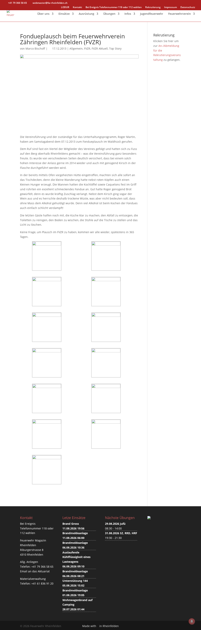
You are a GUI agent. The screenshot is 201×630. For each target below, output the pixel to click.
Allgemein (76, 48)
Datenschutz (187, 7)
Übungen (109, 14)
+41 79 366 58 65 (42, 566)
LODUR (65, 7)
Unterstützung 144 (75, 581)
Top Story (115, 48)
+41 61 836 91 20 (42, 583)
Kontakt (77, 7)
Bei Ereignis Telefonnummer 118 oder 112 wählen (114, 7)
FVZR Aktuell (100, 48)
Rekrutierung (153, 7)
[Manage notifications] (192, 621)
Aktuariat (44, 571)
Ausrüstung (86, 14)
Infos (127, 14)
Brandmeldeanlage (75, 533)
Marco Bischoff (35, 48)
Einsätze (64, 14)
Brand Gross (70, 524)
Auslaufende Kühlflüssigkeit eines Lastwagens (76, 557)
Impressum (170, 7)
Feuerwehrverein (179, 14)
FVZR (87, 48)
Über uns (43, 14)
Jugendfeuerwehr (151, 14)
